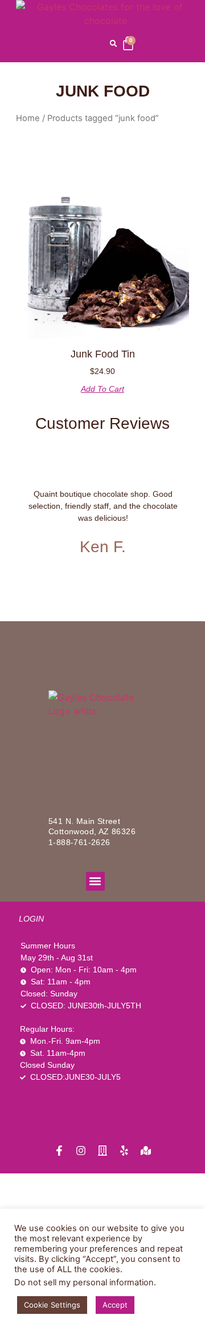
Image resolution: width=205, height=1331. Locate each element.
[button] (113, 43)
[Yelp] (124, 1150)
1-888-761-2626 (79, 842)
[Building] (102, 1150)
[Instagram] (81, 1150)
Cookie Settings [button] (52, 1304)
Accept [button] (115, 1304)
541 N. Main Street (84, 821)
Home (28, 118)
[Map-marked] (146, 1150)
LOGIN (31, 918)
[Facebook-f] (59, 1150)
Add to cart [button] (102, 389)
